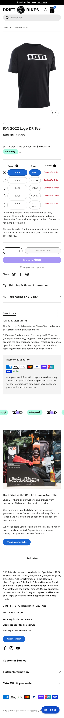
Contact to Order (43, 250)
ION (4, 123)
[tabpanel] (32, 334)
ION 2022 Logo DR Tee (19, 27)
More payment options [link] (32, 267)
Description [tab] (9, 313)
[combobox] (32, 18)
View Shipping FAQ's (16, 542)
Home (5, 27)
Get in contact (14, 639)
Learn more (47, 2)
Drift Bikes (14, 711)
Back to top (32, 558)
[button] (52, 10)
